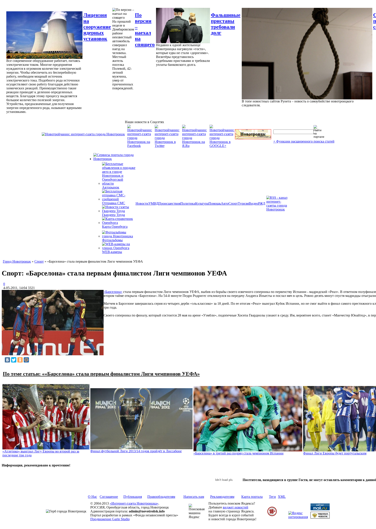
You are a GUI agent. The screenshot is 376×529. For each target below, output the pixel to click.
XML (282, 496)
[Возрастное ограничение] (272, 515)
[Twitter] (13, 359)
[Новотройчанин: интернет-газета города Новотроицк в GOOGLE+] (222, 146)
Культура (201, 203)
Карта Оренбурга (115, 226)
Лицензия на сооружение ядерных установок (97, 26)
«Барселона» (113, 292)
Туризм (243, 203)
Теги (272, 496)
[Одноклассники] (20, 359)
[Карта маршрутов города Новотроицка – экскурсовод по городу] (253, 138)
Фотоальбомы (112, 240)
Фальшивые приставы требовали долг (225, 24)
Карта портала (252, 496)
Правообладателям (161, 496)
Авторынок (110, 187)
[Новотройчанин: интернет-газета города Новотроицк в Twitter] (167, 146)
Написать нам (193, 496)
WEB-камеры (112, 252)
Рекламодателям (222, 496)
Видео (253, 203)
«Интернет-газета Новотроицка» (134, 503)
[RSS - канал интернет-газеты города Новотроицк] (278, 209)
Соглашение (109, 496)
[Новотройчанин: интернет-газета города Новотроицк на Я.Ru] (194, 146)
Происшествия (169, 203)
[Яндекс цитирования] (298, 517)
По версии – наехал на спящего (145, 29)
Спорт (233, 203)
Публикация (132, 496)
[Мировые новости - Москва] (320, 517)
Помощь (214, 203)
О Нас (92, 496)
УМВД (153, 203)
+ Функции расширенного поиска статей (303, 141)
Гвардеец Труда (113, 215)
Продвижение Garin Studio (110, 519)
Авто (224, 203)
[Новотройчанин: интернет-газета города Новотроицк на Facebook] (139, 146)
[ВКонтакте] (7, 359)
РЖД (261, 203)
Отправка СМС (113, 203)
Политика (187, 203)
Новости (142, 203)
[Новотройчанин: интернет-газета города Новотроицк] (83, 134)
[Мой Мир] (26, 359)
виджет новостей (235, 507)
